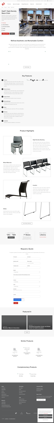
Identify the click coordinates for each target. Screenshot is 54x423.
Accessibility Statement (12, 418)
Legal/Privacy (6, 418)
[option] (36, 22)
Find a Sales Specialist (22, 391)
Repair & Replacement (22, 402)
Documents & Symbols (6, 26)
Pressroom (3, 392)
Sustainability (4, 389)
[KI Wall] (36, 413)
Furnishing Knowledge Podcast (6, 406)
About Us (32, 4)
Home (2, 7)
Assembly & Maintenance (23, 400)
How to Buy (20, 388)
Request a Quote (5, 33)
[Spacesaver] (28, 413)
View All (27, 332)
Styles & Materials (5, 24)
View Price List (11, 237)
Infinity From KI (39, 4)
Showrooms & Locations (5, 395)
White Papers (3, 403)
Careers (3, 391)
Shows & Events (4, 394)
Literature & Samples (22, 394)
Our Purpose (3, 388)
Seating (9, 7)
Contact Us (3, 397)
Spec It (4, 30)
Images (4, 28)
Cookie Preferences (45, 419)
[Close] (52, 410)
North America (49, 0)
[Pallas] (21, 413)
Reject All (45, 417)
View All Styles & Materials (27, 223)
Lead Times (20, 392)
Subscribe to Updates (41, 399)
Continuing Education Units (6, 405)
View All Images (27, 67)
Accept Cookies (45, 415)
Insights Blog (3, 402)
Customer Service (21, 399)
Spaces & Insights (16, 4)
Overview (4, 22)
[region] (45, 415)
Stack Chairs (12, 7)
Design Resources (25, 4)
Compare (12, 33)
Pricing (20, 389)
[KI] (16, 413)
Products (9, 4)
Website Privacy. (46, 413)
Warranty (20, 403)
